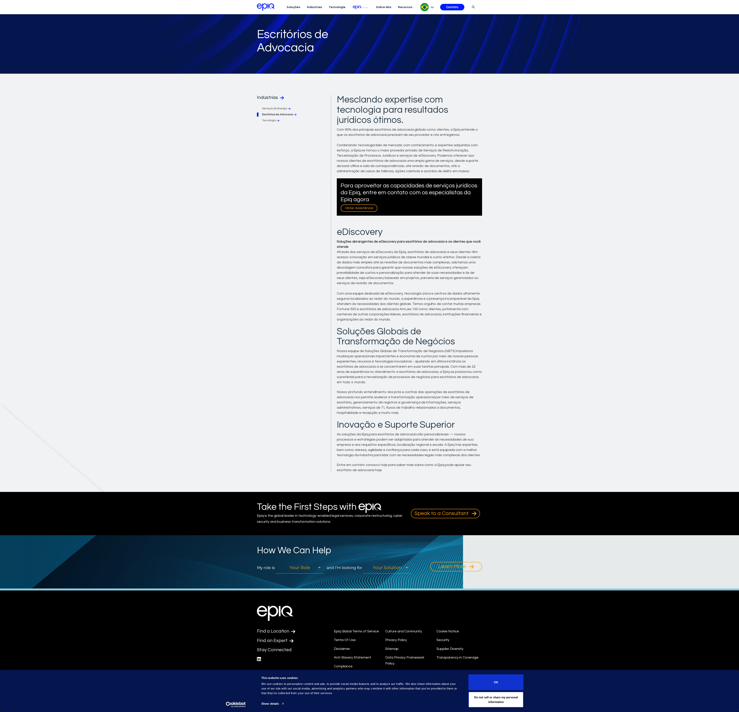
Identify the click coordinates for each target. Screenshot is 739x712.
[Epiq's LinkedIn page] (259, 659)
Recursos (405, 7)
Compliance (343, 666)
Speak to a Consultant (442, 513)
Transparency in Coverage (457, 657)
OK (496, 682)
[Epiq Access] (361, 7)
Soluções (293, 7)
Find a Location (273, 631)
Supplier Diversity (449, 649)
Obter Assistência (359, 208)
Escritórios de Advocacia (277, 114)
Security (442, 640)
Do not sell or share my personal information (496, 699)
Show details (270, 703)
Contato (452, 7)
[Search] (473, 7)
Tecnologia (337, 7)
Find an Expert (272, 640)
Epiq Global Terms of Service (356, 631)
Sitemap (392, 649)
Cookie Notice (447, 631)
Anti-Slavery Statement (352, 657)
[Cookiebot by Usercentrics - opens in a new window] (236, 704)
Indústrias (314, 7)
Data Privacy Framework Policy (404, 660)
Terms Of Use (345, 640)
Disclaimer (342, 649)
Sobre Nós (383, 7)
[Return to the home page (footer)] (266, 7)
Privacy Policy (396, 640)
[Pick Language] (427, 7)
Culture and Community (403, 631)
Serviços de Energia (274, 108)
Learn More (452, 566)
